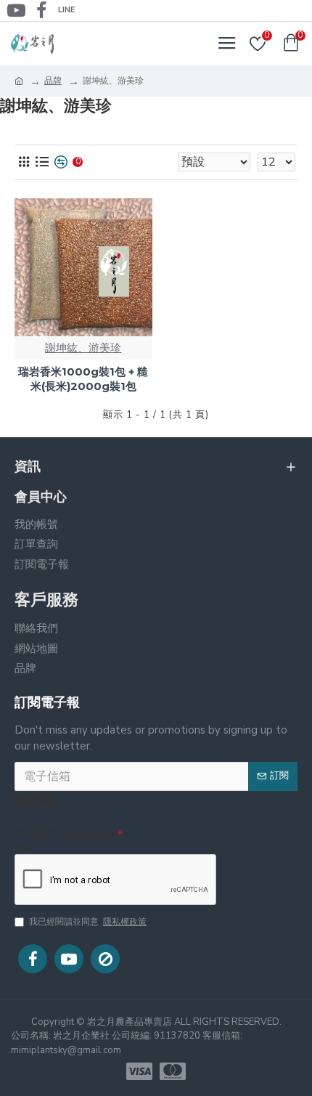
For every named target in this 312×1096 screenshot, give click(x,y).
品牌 (53, 80)
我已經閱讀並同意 (88, 921)
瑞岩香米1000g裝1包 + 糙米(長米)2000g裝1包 (83, 379)
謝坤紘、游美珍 (83, 348)
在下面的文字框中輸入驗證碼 (62, 839)
